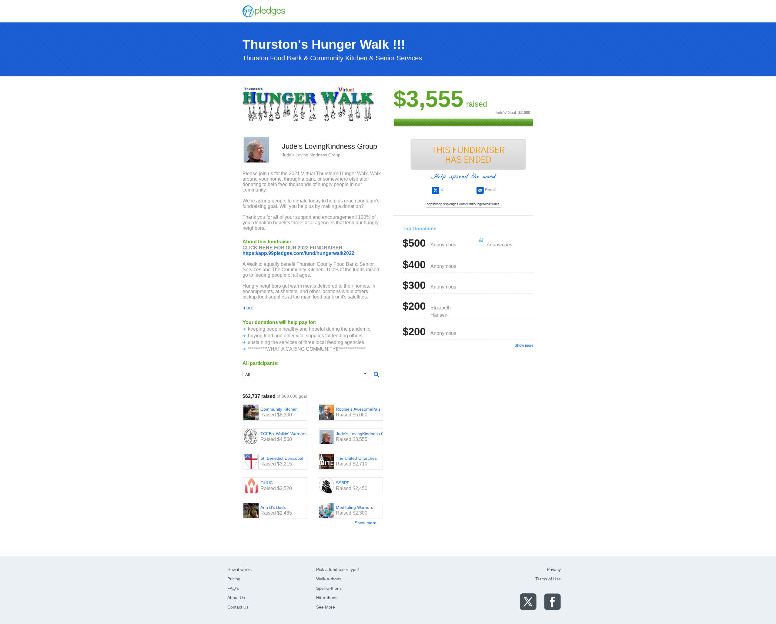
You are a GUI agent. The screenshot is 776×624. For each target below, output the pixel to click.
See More (325, 607)
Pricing (233, 578)
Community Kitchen (279, 409)
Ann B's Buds (273, 507)
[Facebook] (552, 601)
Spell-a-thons (329, 588)
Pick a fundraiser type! (337, 569)
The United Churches (356, 458)
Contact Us (238, 607)
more (247, 307)
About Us (236, 597)
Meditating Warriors (354, 507)
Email (490, 189)
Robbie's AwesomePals (358, 409)
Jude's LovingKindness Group (364, 433)
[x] (528, 601)
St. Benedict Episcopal (281, 458)
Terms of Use (548, 578)
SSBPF (343, 482)
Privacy (554, 569)
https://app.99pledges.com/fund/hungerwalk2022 (298, 253)
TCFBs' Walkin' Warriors (283, 433)
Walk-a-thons (328, 578)
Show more (365, 522)
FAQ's (233, 588)
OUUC (266, 482)
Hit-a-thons (326, 597)
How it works (239, 569)
